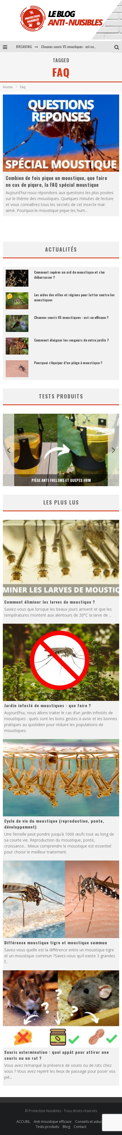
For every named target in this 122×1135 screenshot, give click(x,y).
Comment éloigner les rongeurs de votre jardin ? (74, 46)
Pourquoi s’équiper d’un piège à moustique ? (68, 362)
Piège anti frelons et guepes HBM (61, 480)
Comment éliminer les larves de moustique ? (49, 602)
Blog (66, 1126)
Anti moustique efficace (52, 1121)
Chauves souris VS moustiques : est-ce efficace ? (71, 317)
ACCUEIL (23, 1121)
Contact (80, 1126)
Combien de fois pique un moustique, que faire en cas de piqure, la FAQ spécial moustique (56, 181)
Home (8, 87)
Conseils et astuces (90, 1121)
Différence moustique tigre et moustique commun (55, 942)
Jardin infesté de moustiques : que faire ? (47, 705)
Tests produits (47, 1126)
